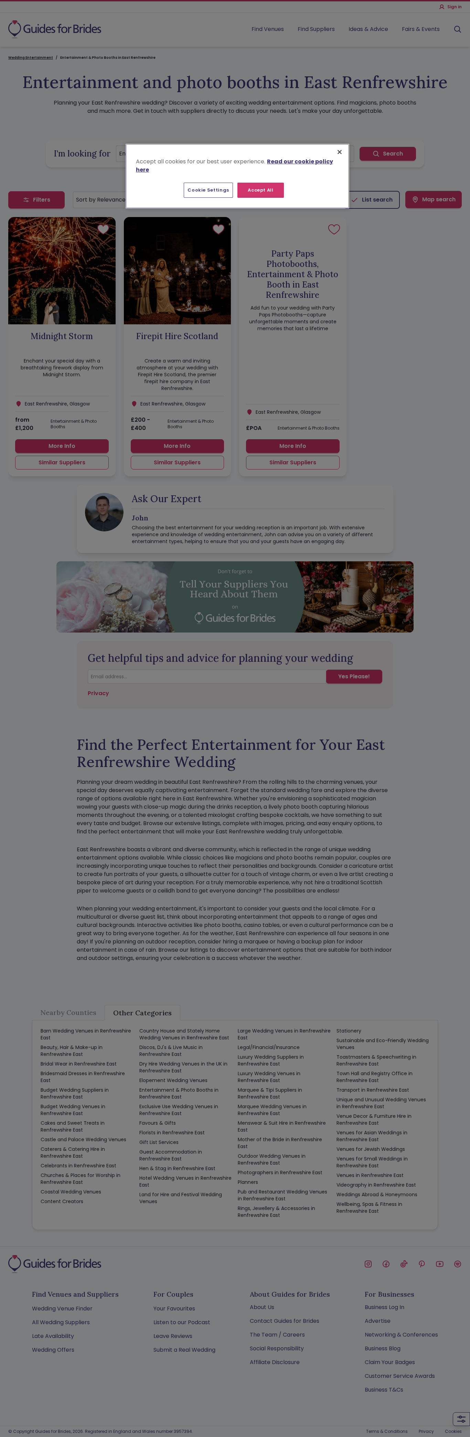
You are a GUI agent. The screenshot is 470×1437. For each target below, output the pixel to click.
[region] (237, 176)
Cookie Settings (208, 190)
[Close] (339, 152)
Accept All (261, 190)
